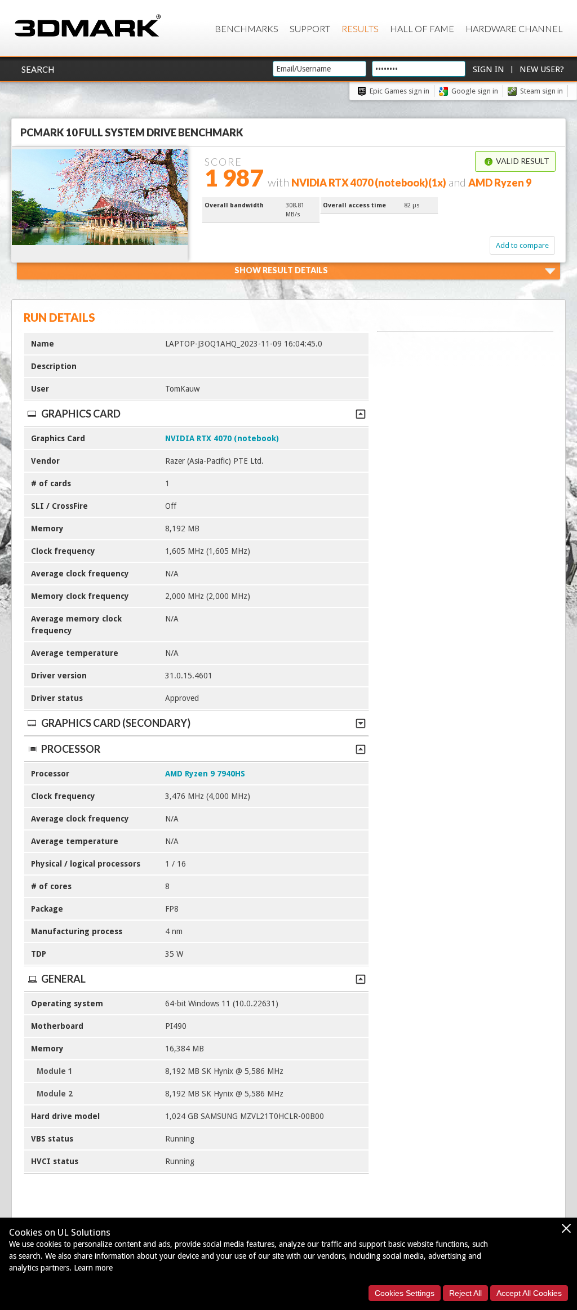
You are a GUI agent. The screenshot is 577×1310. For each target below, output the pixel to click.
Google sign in (474, 91)
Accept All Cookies (529, 1293)
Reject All (465, 1293)
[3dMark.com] (88, 26)
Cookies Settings (404, 1293)
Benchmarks (246, 28)
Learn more (93, 1267)
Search (37, 69)
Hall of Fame (422, 28)
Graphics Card (81, 413)
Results (360, 28)
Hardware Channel (514, 28)
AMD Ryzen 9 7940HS (205, 773)
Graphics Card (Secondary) (115, 723)
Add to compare (522, 245)
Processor (70, 749)
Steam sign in (541, 91)
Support (310, 28)
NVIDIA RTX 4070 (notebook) (222, 438)
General (63, 979)
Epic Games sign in (399, 91)
